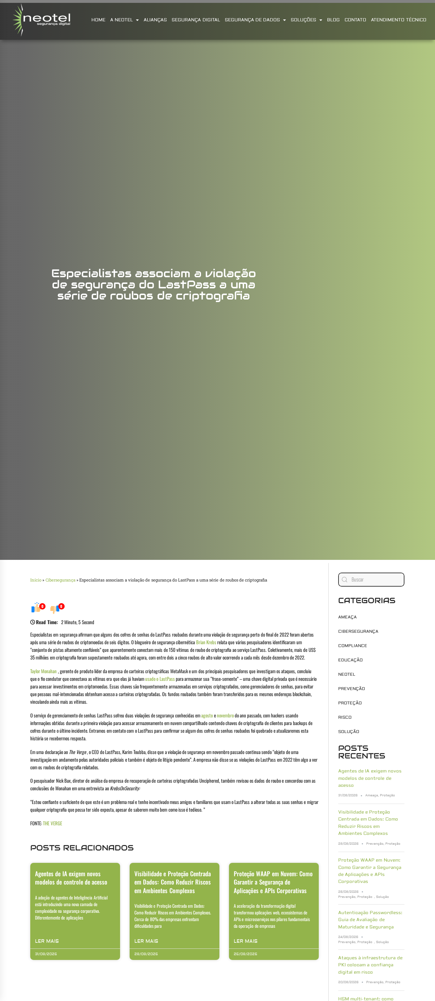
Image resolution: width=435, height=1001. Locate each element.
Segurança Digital (196, 20)
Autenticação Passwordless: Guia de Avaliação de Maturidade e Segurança (370, 920)
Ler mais (47, 941)
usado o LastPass (160, 678)
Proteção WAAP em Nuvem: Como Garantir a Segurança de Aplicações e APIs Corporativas (273, 882)
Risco (345, 717)
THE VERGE (52, 823)
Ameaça (347, 617)
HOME (98, 20)
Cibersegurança (60, 580)
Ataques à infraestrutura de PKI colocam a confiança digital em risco (370, 965)
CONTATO (355, 20)
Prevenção (351, 688)
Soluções (303, 20)
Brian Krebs (206, 641)
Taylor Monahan (43, 670)
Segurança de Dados (252, 20)
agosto (207, 715)
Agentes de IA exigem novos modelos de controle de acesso (71, 877)
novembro (225, 715)
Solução (348, 731)
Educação (350, 660)
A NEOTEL (121, 20)
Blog (333, 20)
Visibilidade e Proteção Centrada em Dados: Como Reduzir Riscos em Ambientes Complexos (172, 882)
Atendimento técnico (398, 20)
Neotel (346, 674)
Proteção (350, 703)
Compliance (352, 645)
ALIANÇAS (155, 20)
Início (35, 580)
